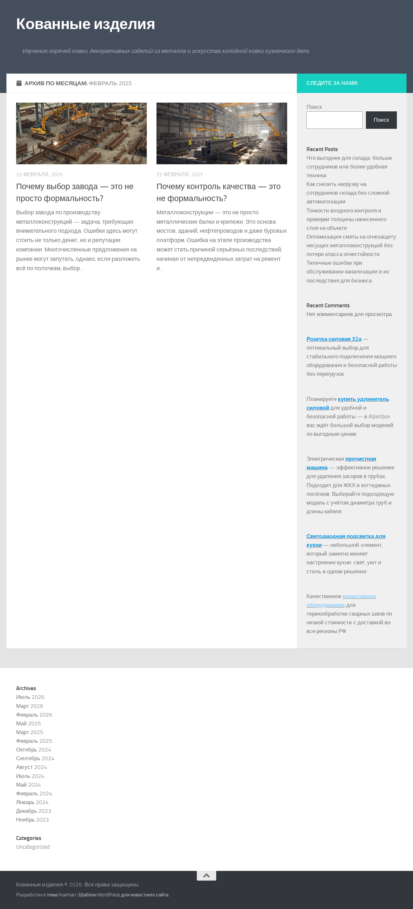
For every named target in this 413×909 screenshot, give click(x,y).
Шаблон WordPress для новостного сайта (123, 895)
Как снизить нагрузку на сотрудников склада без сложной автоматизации (348, 193)
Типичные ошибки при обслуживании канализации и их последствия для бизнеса (348, 271)
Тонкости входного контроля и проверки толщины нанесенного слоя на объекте (346, 219)
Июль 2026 (30, 697)
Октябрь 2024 (33, 749)
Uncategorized (33, 846)
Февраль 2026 (34, 714)
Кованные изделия (85, 24)
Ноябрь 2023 (32, 819)
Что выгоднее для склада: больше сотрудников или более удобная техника (349, 167)
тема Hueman (61, 895)
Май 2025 (28, 723)
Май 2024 (28, 784)
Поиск (314, 107)
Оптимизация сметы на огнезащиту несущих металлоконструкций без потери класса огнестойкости (351, 245)
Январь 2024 (32, 802)
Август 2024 (31, 767)
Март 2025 (29, 732)
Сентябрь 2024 (35, 758)
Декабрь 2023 (33, 811)
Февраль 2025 (34, 741)
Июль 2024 (30, 776)
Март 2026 (29, 706)
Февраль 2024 (34, 793)
